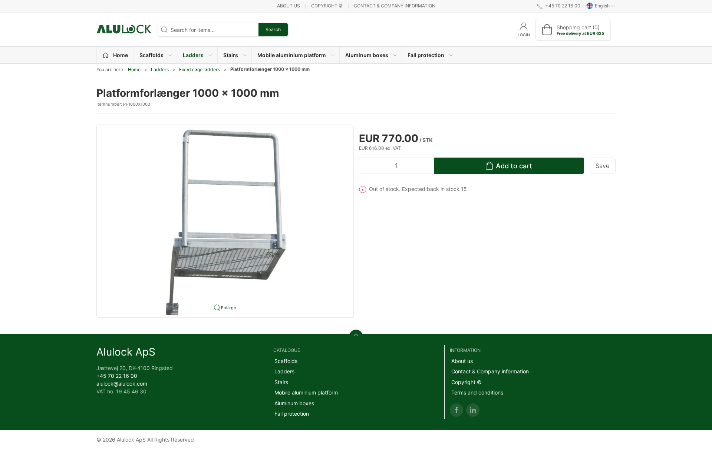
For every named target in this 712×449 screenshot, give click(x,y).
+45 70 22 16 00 (116, 376)
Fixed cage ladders (199, 69)
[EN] (124, 29)
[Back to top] (356, 336)
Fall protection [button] (426, 55)
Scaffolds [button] (151, 55)
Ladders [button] (193, 55)
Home (134, 69)
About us (288, 6)
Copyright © (327, 6)
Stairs (281, 382)
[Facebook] (456, 410)
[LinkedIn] (472, 410)
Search (273, 29)
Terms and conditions (477, 392)
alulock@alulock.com (121, 383)
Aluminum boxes (294, 403)
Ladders (160, 69)
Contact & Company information (394, 6)
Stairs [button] (230, 55)
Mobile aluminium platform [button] (291, 55)
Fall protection (291, 413)
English (602, 6)
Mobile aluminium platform (306, 392)
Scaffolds (285, 361)
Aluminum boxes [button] (366, 55)
